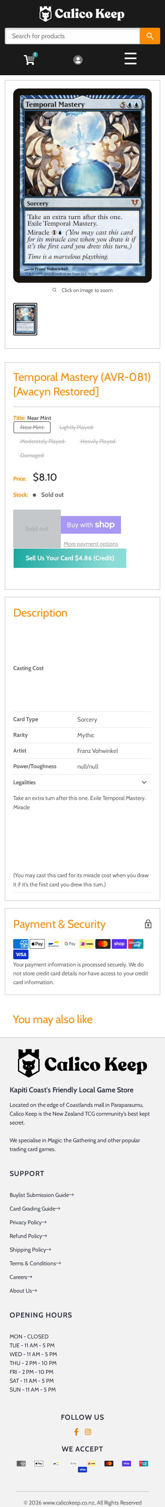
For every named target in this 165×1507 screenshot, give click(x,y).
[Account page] (77, 60)
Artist (19, 750)
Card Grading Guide (32, 1208)
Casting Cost (28, 668)
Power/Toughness (34, 766)
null (82, 766)
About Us (21, 1290)
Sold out (37, 528)
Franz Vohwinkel (97, 751)
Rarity (20, 734)
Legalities (24, 782)
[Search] (150, 36)
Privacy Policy (26, 1222)
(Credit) (70, 558)
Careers (18, 1277)
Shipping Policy (28, 1249)
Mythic (86, 735)
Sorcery (87, 719)
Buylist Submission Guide (39, 1195)
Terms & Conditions (33, 1263)
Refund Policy (26, 1236)
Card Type (25, 719)
